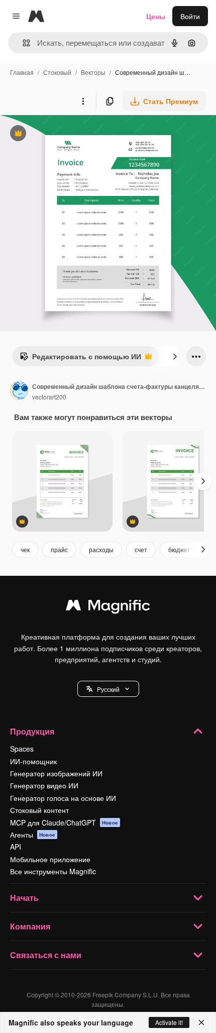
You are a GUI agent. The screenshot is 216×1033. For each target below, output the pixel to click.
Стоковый (57, 72)
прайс (59, 549)
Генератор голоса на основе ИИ (63, 798)
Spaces (22, 749)
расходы (101, 549)
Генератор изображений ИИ (56, 773)
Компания (30, 926)
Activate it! (169, 1022)
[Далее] (175, 356)
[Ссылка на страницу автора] (19, 391)
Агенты (32, 835)
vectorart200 (49, 396)
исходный (67, 134)
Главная (22, 72)
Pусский (108, 689)
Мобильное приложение (50, 859)
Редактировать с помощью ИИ (80, 358)
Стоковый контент (39, 810)
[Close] (201, 1022)
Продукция (32, 731)
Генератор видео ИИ (44, 785)
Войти (190, 16)
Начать (24, 897)
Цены (155, 16)
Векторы (93, 72)
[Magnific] (108, 607)
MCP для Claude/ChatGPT (64, 822)
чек (25, 549)
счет (141, 549)
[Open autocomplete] (22, 43)
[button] (108, 689)
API (15, 847)
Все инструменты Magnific (53, 871)
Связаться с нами (45, 955)
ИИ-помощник (33, 761)
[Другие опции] (83, 101)
